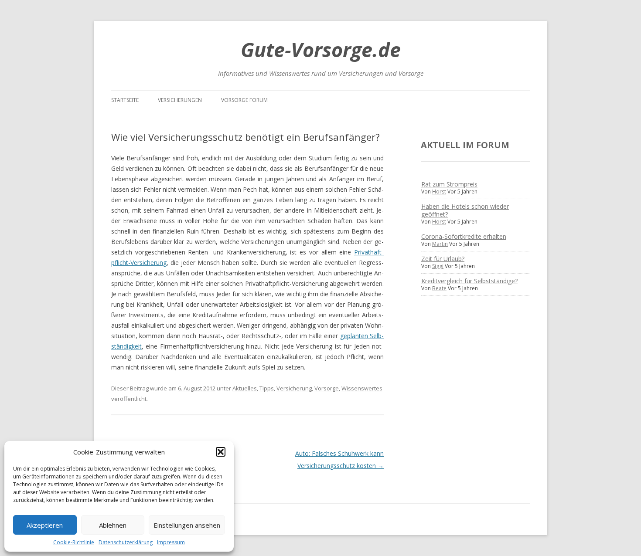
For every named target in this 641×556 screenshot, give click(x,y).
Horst (439, 191)
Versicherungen (180, 100)
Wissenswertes (361, 388)
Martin (440, 243)
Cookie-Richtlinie (73, 542)
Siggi (437, 266)
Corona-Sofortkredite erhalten (463, 236)
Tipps (266, 388)
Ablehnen (112, 525)
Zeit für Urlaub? (442, 258)
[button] (220, 452)
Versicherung (294, 388)
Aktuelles (244, 388)
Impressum (171, 542)
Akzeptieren (45, 525)
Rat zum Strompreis (449, 184)
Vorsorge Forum (244, 100)
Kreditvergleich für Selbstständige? (469, 281)
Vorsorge (326, 388)
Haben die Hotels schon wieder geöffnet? (465, 210)
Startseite (125, 100)
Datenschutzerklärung (126, 542)
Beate (439, 288)
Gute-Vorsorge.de (321, 49)
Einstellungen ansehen (186, 525)
